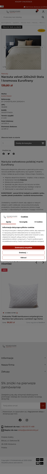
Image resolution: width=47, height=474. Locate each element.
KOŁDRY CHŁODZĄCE (23, 2)
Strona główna (6, 22)
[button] (23, 358)
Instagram (27, 420)
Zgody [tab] (8, 222)
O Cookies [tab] (39, 222)
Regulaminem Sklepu (36, 412)
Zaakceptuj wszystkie (23, 248)
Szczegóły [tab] (23, 222)
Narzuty (35, 22)
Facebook (20, 420)
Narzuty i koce (25, 22)
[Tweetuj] (8, 153)
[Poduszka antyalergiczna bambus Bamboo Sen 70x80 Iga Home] (23, 291)
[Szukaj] (43, 17)
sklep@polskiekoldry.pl (28, 430)
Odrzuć (23, 258)
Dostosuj (22, 253)
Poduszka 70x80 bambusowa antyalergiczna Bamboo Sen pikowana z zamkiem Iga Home (22, 317)
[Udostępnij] (3, 153)
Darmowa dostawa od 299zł (36, 7)
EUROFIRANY (6, 96)
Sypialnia (16, 22)
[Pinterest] (13, 153)
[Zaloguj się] (43, 12)
